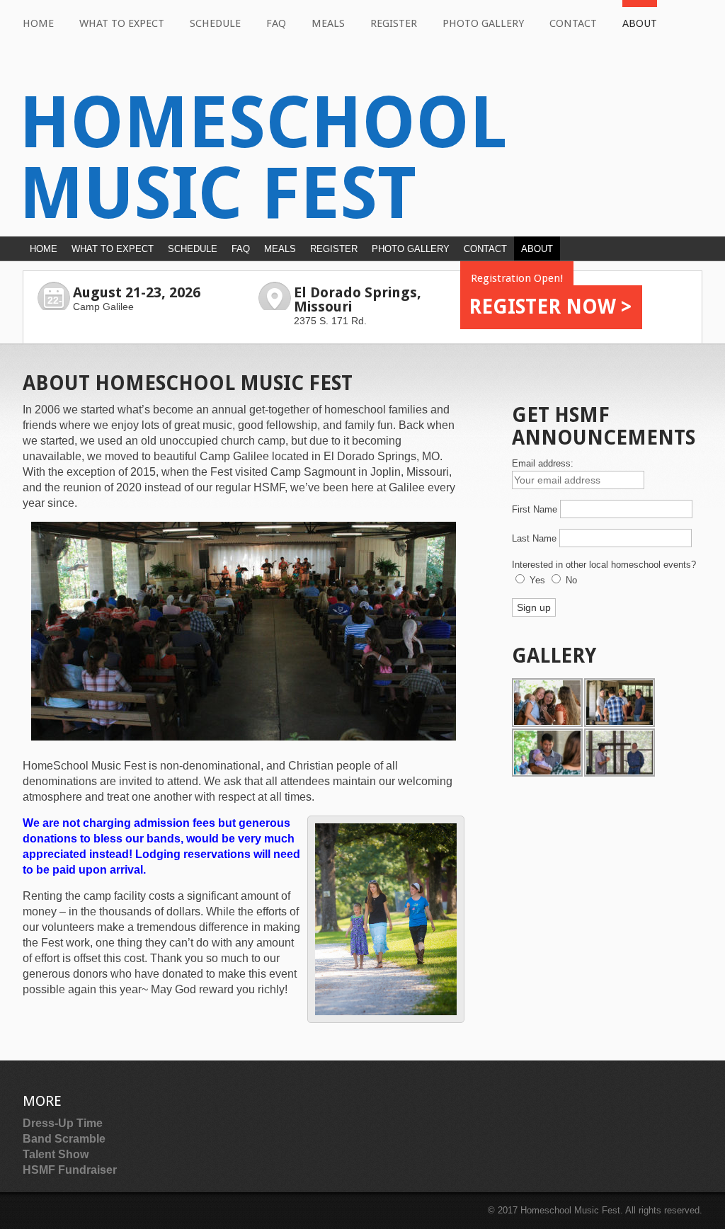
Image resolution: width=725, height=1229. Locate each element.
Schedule (215, 23)
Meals (328, 23)
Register (393, 23)
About (639, 23)
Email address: (542, 463)
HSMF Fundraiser (70, 1170)
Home (38, 23)
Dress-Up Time (63, 1123)
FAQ (276, 23)
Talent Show (56, 1154)
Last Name (534, 538)
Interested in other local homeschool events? (604, 564)
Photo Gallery (483, 23)
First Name (534, 509)
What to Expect (121, 23)
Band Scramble (64, 1139)
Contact (573, 23)
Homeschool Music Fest (263, 158)
